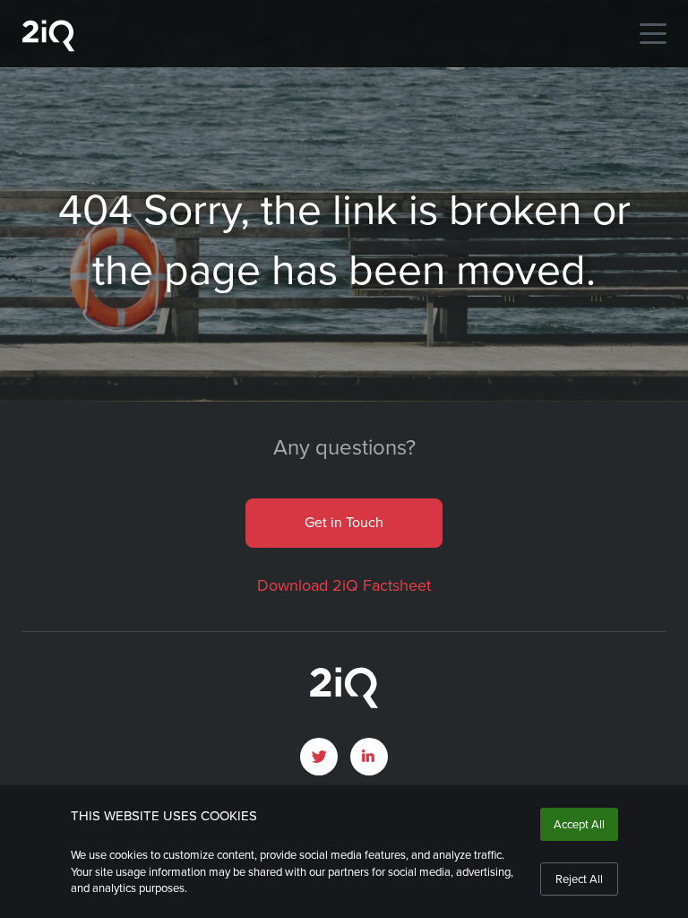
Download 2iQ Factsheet (344, 585)
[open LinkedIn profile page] (369, 756)
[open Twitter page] (319, 756)
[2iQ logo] (48, 47)
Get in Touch (344, 522)
